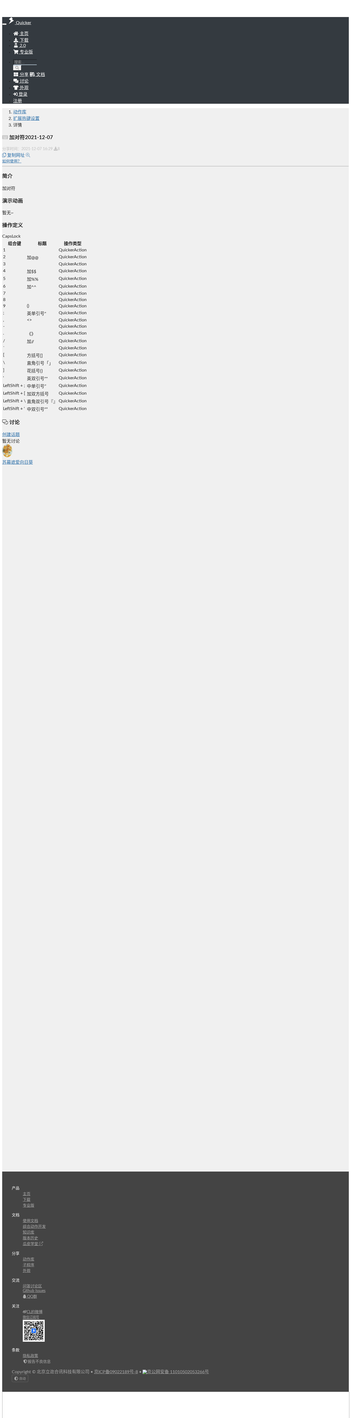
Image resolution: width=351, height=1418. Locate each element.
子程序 (28, 1265)
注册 (17, 101)
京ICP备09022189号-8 (116, 1372)
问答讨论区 (32, 1286)
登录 (22, 94)
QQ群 (31, 1297)
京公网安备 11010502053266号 (178, 1372)
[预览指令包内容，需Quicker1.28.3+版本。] (28, 155)
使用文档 (30, 1221)
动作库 (19, 112)
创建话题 (11, 435)
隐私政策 (30, 1356)
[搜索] (17, 68)
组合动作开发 (34, 1227)
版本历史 (30, 1238)
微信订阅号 (31, 1317)
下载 (24, 40)
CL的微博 (35, 1312)
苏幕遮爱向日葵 (17, 462)
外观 (26, 1271)
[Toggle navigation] (4, 24)
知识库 (28, 1232)
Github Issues (34, 1291)
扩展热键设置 (26, 118)
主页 (24, 34)
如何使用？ (11, 161)
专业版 (26, 52)
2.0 (22, 45)
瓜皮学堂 (31, 1244)
